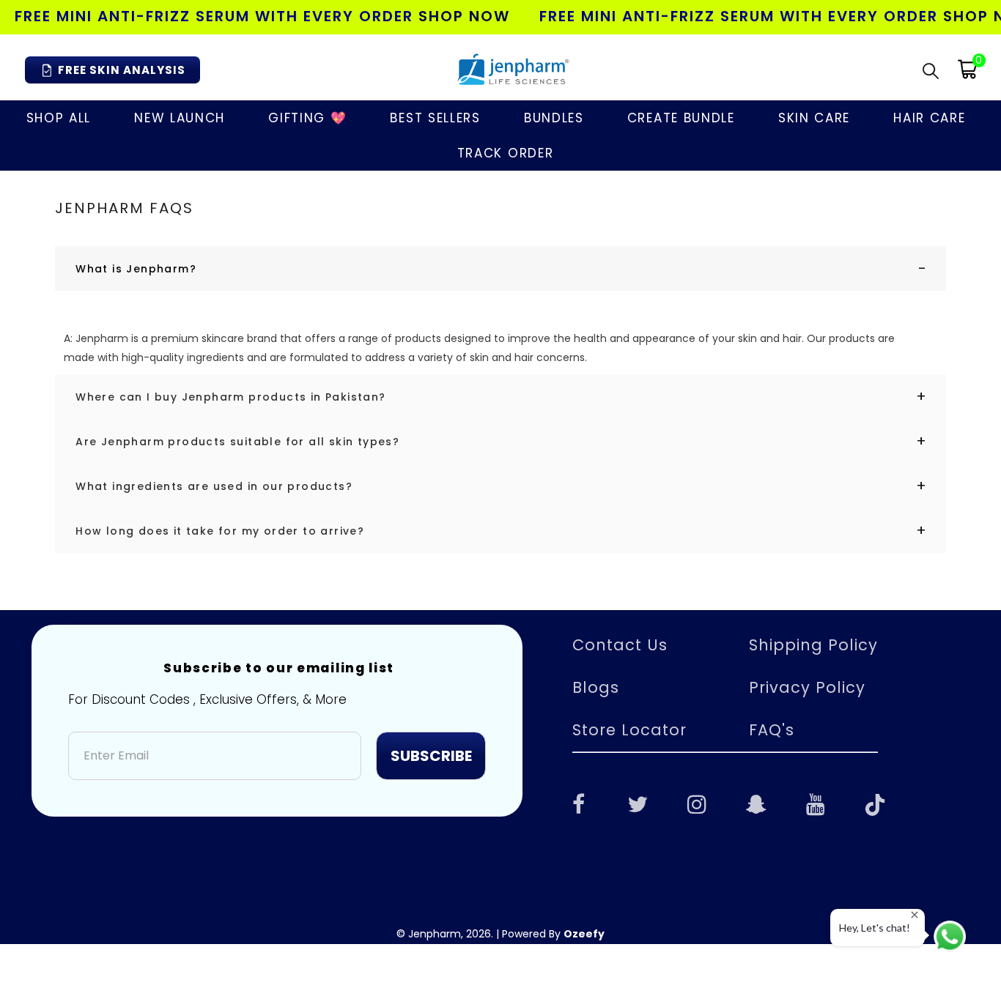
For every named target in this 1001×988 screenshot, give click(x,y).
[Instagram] (697, 802)
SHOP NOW (464, 16)
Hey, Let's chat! (874, 927)
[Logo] (512, 69)
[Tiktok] (875, 802)
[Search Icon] (930, 70)
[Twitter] (637, 802)
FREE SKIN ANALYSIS (121, 70)
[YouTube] (815, 802)
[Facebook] (578, 802)
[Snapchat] (756, 802)
